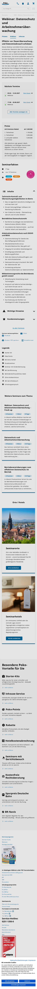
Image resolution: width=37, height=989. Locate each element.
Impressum (32, 960)
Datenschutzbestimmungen (19, 960)
